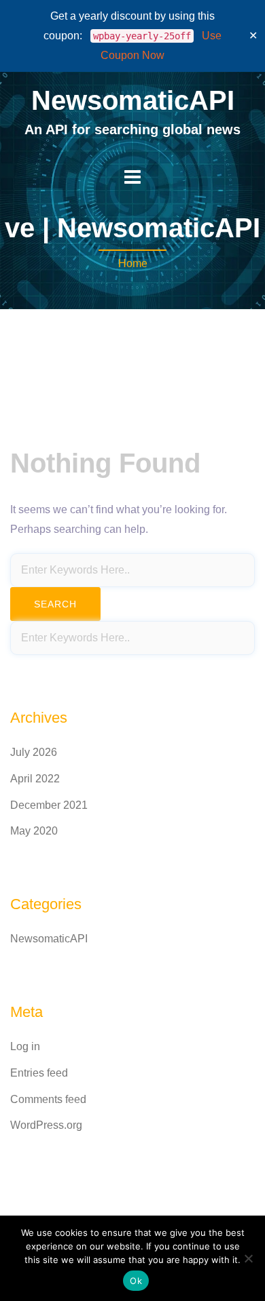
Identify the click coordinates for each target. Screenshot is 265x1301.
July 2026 (33, 752)
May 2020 (34, 831)
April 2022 (35, 778)
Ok (136, 1280)
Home (132, 263)
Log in (25, 1046)
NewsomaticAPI (132, 100)
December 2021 (49, 805)
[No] (248, 1258)
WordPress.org (46, 1125)
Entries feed (39, 1073)
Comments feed (48, 1099)
